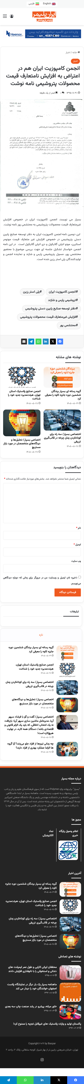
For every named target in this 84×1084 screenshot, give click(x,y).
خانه (75, 53)
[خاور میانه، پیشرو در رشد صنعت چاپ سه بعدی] (70, 1012)
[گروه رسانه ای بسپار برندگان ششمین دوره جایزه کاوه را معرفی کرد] (62, 377)
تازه (41, 635)
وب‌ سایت (76, 561)
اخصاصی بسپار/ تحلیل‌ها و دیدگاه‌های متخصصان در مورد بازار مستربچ (21, 444)
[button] (61, 35)
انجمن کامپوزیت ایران (62, 291)
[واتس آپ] (38, 341)
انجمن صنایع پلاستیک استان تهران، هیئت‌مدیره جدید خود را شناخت (24, 395)
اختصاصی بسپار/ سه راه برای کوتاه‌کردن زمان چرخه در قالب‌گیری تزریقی (62, 438)
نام (78, 528)
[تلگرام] (31, 341)
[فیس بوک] (60, 341)
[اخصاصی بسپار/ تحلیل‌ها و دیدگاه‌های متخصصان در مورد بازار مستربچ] (21, 423)
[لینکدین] (46, 341)
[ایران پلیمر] (42, 16)
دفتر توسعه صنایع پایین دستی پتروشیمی (50, 308)
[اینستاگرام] (42, 1059)
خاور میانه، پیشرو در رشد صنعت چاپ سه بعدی (31, 1006)
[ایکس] (53, 341)
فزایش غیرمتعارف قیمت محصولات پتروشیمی (48, 317)
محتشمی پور (68, 325)
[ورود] (12, 18)
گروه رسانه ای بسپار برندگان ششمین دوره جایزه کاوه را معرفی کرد (63, 395)
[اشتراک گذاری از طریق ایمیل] (24, 341)
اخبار (68, 53)
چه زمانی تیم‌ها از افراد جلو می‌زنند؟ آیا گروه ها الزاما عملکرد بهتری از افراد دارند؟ (30, 746)
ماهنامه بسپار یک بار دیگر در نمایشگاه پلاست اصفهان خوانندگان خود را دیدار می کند (32, 986)
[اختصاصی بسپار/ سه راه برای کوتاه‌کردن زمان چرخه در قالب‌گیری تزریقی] (62, 420)
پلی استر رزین (31, 291)
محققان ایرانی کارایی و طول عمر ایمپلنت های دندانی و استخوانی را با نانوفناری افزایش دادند (32, 969)
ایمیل (77, 545)
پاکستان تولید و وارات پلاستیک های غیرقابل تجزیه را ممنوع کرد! (47, 1024)
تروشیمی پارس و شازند (62, 300)
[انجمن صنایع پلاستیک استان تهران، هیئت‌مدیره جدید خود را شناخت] (21, 377)
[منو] (5, 18)
